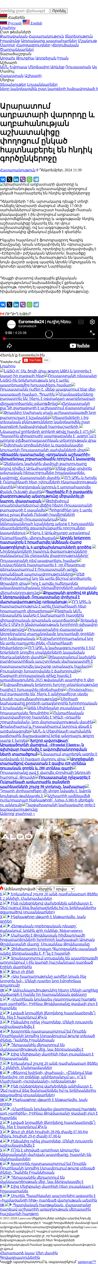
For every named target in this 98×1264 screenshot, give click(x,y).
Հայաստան (12, 76)
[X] (9, 179)
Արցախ (7, 58)
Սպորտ (7, 45)
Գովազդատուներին (20, 1257)
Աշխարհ (33, 76)
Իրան (63, 58)
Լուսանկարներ (42, 84)
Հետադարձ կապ (17, 1253)
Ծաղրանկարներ (17, 50)
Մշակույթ (87, 41)
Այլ (94, 67)
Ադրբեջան (45, 58)
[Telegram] (36, 179)
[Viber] (23, 179)
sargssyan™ (87, 1262)
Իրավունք (10, 41)
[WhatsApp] (29, 179)
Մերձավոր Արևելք (46, 67)
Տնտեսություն (79, 36)
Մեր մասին (47, 1253)
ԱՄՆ (4, 67)
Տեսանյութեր (13, 84)
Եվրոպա (18, 67)
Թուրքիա (25, 58)
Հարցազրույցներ (33, 45)
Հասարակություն (46, 36)
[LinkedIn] (16, 179)
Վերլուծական (65, 45)
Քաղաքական (14, 36)
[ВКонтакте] (3, 179)
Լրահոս (7, 28)
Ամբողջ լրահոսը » (17, 814)
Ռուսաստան (78, 67)
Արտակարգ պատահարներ (49, 41)
